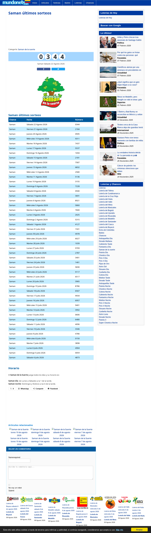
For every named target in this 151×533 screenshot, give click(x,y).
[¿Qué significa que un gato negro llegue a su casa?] (108, 92)
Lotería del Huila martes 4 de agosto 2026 (138, 510)
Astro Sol (103, 266)
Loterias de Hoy (105, 18)
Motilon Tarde (104, 278)
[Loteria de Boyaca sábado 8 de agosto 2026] (12, 500)
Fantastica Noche (106, 297)
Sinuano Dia (104, 269)
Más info (119, 529)
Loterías (102, 188)
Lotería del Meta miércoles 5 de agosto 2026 (110, 514)
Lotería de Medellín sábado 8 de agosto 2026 (54, 510)
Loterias (78, 3)
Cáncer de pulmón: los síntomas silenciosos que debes (127, 168)
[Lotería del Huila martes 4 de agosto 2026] (138, 504)
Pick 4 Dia (103, 261)
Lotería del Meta (105, 205)
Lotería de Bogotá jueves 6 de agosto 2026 (81, 514)
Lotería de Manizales (107, 207)
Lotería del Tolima (106, 191)
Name (14, 457)
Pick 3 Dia (103, 258)
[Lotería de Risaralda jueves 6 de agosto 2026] (68, 502)
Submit (11, 491)
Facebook (54, 389)
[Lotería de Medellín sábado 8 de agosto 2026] (54, 504)
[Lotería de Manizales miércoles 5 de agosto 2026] (96, 500)
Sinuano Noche (105, 309)
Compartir (39, 389)
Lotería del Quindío (107, 213)
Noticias (56, 3)
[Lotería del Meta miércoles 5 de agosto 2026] (110, 508)
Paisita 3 (102, 320)
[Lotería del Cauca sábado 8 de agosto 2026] (26, 502)
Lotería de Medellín (107, 219)
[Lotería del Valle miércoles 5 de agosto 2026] (124, 504)
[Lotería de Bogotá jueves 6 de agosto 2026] (82, 508)
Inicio (34, 3)
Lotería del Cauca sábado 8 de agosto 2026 (26, 508)
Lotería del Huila (105, 199)
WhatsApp (25, 389)
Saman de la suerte (26, 49)
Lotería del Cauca (106, 224)
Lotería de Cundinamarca (109, 193)
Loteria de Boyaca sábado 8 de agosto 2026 (12, 506)
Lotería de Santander (107, 222)
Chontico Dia (104, 255)
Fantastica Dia (105, 247)
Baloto (67, 3)
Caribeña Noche (105, 311)
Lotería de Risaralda (107, 216)
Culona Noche (105, 292)
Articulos (45, 3)
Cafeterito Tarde (105, 244)
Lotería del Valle (105, 202)
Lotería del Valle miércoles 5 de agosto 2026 (123, 509)
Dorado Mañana (105, 241)
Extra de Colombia (106, 230)
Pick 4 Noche (104, 306)
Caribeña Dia (104, 272)
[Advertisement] (51, 31)
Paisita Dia (103, 252)
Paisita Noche (104, 286)
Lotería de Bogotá (106, 210)
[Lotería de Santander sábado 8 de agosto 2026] (40, 500)
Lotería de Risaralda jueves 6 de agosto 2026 (68, 507)
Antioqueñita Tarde (106, 283)
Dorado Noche (105, 317)
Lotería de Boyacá (106, 227)
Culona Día (103, 275)
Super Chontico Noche (108, 323)
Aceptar (139, 529)
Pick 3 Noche (104, 303)
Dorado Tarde (104, 280)
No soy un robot (15, 488)
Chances (90, 3)
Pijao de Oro (104, 264)
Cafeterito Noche (106, 295)
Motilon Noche (105, 300)
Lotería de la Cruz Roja (108, 196)
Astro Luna (103, 314)
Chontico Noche (105, 289)
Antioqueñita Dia (105, 238)
